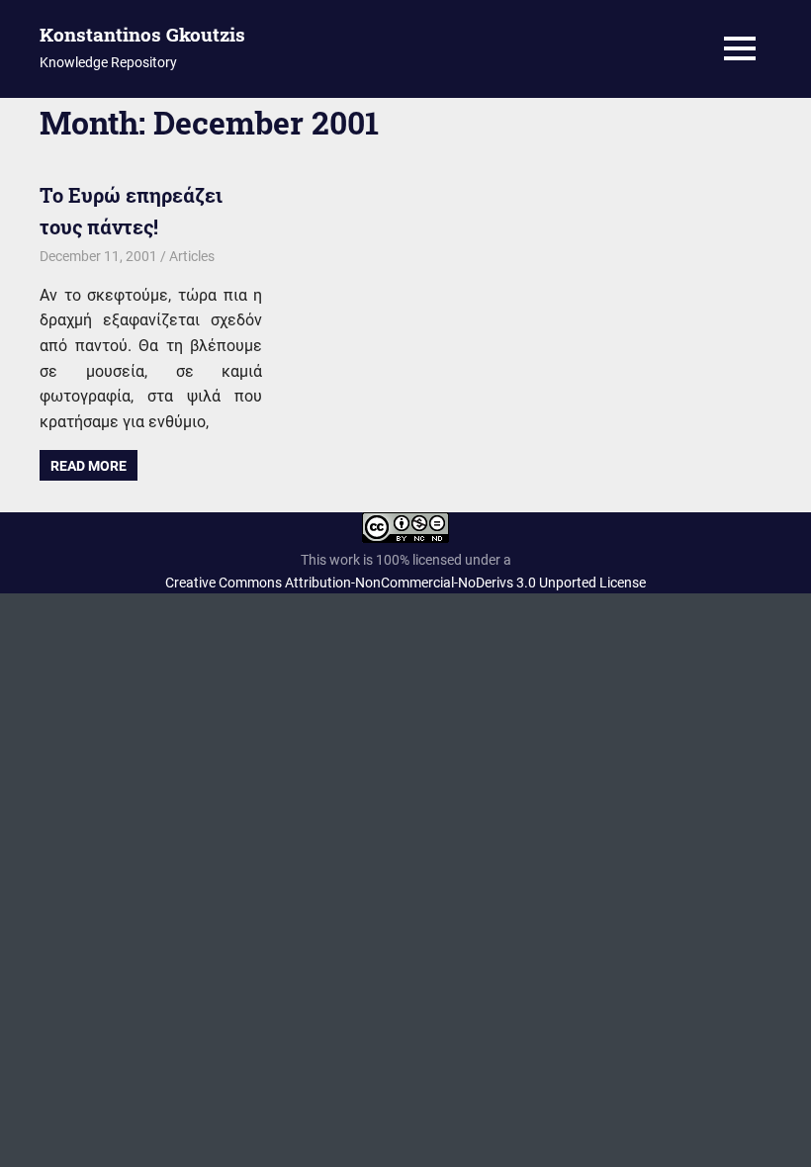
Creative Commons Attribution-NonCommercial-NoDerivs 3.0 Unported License (405, 582)
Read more (88, 466)
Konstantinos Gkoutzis (142, 34)
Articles (192, 256)
